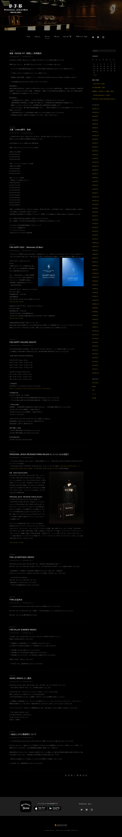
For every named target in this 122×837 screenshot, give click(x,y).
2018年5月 (95, 315)
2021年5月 (95, 223)
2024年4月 (95, 124)
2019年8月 (95, 281)
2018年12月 (95, 300)
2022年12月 (95, 162)
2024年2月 (95, 131)
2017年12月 (95, 331)
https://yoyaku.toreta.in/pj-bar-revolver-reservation (30, 388)
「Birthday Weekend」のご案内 (101, 95)
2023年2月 (95, 158)
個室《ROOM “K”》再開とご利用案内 (26, 53)
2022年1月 (95, 193)
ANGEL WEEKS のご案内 (20, 678)
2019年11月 (95, 277)
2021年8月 (95, 212)
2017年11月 (95, 334)
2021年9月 (95, 208)
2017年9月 (95, 342)
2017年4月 (95, 361)
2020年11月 (95, 246)
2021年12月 (95, 197)
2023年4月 (95, 151)
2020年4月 (95, 265)
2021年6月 (95, 220)
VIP (93, 390)
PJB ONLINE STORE (16, 302)
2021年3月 (95, 231)
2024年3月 (95, 128)
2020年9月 (95, 250)
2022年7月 (95, 173)
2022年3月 (95, 185)
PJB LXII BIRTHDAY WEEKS (22, 557)
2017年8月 (95, 346)
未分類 (94, 398)
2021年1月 (95, 239)
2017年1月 (95, 369)
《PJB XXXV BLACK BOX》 (68, 466)
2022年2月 (95, 189)
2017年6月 (95, 354)
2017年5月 (95, 357)
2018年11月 (95, 304)
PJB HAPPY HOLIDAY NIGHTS (23, 342)
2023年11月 (95, 135)
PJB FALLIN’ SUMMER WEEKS (23, 630)
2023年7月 (95, 143)
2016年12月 (95, 373)
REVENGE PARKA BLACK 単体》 (22, 468)
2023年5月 (95, 147)
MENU (94, 386)
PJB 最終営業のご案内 (98, 87)
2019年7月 (95, 285)
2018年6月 (95, 311)
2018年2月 (95, 323)
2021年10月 (95, 204)
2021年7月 (95, 216)
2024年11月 (95, 108)
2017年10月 (95, 338)
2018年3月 (95, 319)
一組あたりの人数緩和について (23, 734)
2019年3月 (95, 292)
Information (26, 56)
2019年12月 (95, 273)
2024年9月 (95, 116)
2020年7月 (95, 258)
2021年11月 (95, 200)
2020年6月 (95, 262)
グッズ (34, 250)
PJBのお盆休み (16, 600)
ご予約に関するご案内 (98, 83)
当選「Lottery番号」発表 (20, 130)
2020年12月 (95, 242)
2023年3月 (95, 154)
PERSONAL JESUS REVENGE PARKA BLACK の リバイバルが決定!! (39, 454)
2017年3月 (95, 365)
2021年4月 (95, 227)
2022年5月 (95, 177)
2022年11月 (95, 166)
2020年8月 (95, 254)
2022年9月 (95, 170)
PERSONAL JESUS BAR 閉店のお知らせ (104, 99)
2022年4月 (95, 181)
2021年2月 (95, 235)
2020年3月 (95, 269)
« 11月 (94, 75)
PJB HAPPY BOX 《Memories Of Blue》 (27, 247)
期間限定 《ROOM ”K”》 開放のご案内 (103, 91)
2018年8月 (95, 308)
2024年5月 (95, 120)
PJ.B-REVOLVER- (15, 56)
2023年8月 (95, 139)
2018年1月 (95, 327)
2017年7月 (95, 350)
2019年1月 (95, 296)
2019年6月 (95, 289)
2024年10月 (95, 112)
